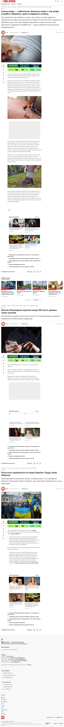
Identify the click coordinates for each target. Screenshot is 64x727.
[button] (2, 1)
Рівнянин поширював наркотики (17, 264)
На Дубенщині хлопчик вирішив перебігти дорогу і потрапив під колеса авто (7, 293)
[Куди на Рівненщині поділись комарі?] (24, 285)
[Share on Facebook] (3, 69)
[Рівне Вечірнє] (11, 1)
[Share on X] (3, 72)
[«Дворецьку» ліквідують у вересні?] (40, 285)
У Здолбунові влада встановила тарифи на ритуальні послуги (24, 258)
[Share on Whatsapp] (3, 75)
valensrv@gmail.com (21, 657)
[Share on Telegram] (3, 78)
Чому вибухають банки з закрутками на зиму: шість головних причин (54, 293)
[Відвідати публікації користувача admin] (3, 32)
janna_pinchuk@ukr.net (22, 660)
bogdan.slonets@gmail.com (20, 659)
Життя (50, 289)
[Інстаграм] (60, 717)
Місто (23, 289)
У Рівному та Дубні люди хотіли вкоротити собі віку (21, 266)
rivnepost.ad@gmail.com (15, 661)
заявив (34, 530)
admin (7, 32)
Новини (3, 287)
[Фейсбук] (55, 717)
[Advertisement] (24, 130)
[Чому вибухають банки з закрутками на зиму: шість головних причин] (55, 285)
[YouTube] (59, 717)
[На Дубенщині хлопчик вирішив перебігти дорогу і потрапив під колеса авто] (8, 285)
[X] (57, 717)
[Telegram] (62, 717)
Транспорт (4, 289)
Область (8, 287)
